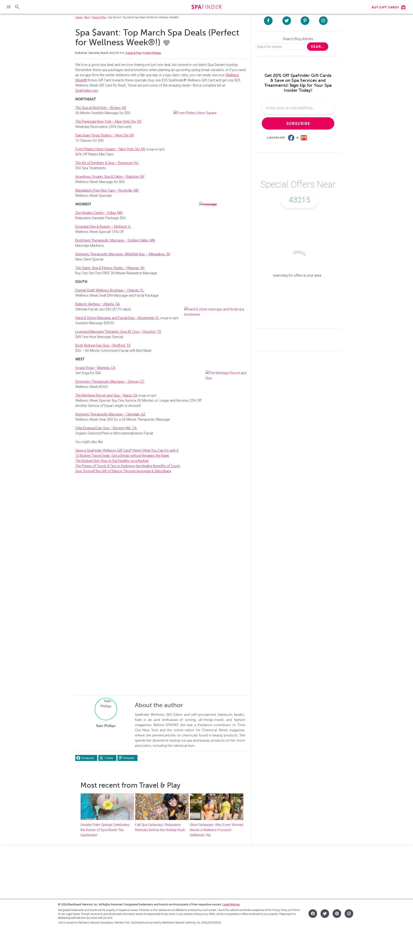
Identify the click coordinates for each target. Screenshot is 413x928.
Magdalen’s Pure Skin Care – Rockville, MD (107, 190)
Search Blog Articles (298, 39)
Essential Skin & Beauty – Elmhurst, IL (103, 227)
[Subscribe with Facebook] (291, 137)
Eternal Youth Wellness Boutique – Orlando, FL (109, 290)
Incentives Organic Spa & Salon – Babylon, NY (110, 177)
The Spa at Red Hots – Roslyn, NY (100, 108)
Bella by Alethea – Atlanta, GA (97, 304)
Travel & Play (99, 17)
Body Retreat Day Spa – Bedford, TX (103, 345)
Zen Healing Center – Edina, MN (98, 213)
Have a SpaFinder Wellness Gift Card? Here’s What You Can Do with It (127, 450)
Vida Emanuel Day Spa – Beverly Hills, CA (106, 428)
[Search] (17, 7)
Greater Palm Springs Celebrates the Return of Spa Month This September (104, 830)
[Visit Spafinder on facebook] (268, 20)
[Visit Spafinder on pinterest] (305, 20)
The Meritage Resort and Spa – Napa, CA (106, 395)
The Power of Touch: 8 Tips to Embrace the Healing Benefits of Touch (127, 466)
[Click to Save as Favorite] (166, 43)
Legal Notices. (231, 904)
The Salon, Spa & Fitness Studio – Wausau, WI (110, 268)
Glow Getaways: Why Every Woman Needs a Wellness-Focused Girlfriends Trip (216, 830)
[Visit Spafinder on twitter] (286, 20)
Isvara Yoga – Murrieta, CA (95, 368)
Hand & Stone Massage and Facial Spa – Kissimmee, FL (117, 318)
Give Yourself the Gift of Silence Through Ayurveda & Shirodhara (123, 471)
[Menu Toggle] (8, 7)
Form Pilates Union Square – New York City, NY (110, 149)
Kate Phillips (153, 52)
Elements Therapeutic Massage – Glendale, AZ (110, 414)
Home (78, 17)
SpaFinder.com (86, 90)
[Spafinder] (206, 7)
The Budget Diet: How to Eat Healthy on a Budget (112, 461)
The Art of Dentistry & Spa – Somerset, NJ (107, 163)
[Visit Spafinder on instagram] (323, 20)
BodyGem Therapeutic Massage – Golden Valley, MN (115, 240)
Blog (86, 17)
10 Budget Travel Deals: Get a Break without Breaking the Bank (122, 456)
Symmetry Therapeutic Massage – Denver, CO (109, 382)
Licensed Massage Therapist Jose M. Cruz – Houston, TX (118, 332)
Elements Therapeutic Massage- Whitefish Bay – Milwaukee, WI (122, 254)
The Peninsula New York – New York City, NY (108, 121)
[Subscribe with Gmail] (304, 137)
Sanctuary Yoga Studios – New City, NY (104, 135)
